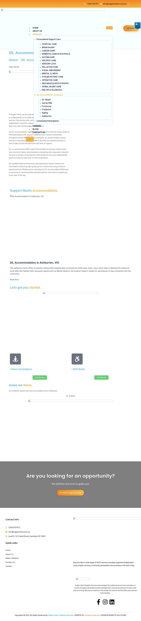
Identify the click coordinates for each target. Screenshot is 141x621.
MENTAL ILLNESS (50, 73)
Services (37, 34)
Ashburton (46, 116)
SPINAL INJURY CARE (51, 86)
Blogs (36, 129)
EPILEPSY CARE (49, 60)
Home (35, 28)
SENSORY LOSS (49, 64)
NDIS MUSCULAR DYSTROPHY (55, 83)
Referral (131, 28)
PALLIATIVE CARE (50, 67)
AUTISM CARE (48, 57)
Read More (14, 279)
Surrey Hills (47, 103)
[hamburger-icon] (109, 27)
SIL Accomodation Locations (50, 95)
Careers (37, 126)
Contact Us (39, 132)
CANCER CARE (48, 51)
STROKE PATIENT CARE (52, 77)
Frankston (46, 109)
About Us (37, 31)
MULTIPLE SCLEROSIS (52, 90)
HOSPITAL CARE (49, 44)
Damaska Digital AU (92, 615)
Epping (45, 113)
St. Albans (46, 99)
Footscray (46, 106)
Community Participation (48, 121)
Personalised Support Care (49, 39)
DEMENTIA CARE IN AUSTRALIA (56, 54)
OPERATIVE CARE (50, 80)
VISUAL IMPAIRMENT (51, 70)
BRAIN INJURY (48, 47)
